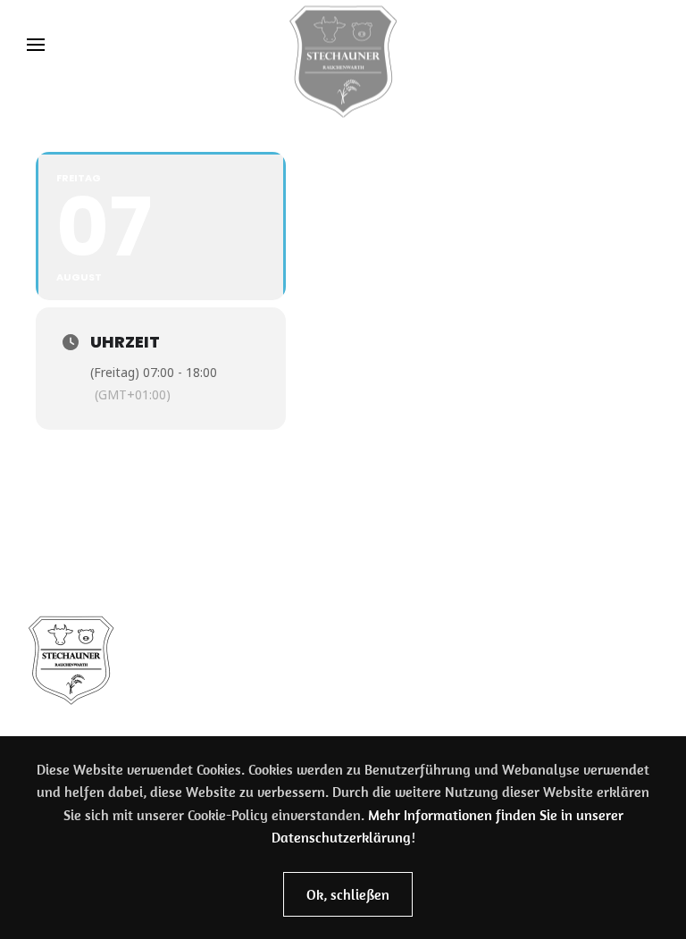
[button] (36, 44)
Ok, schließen (347, 894)
